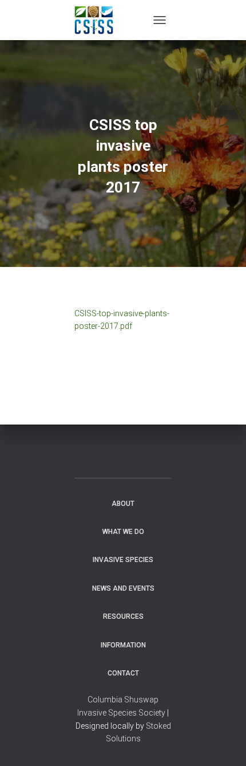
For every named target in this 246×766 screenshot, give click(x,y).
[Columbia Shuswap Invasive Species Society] (98, 20)
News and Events (123, 588)
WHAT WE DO (123, 532)
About (123, 504)
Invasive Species (123, 560)
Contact (123, 673)
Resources (123, 616)
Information (123, 645)
